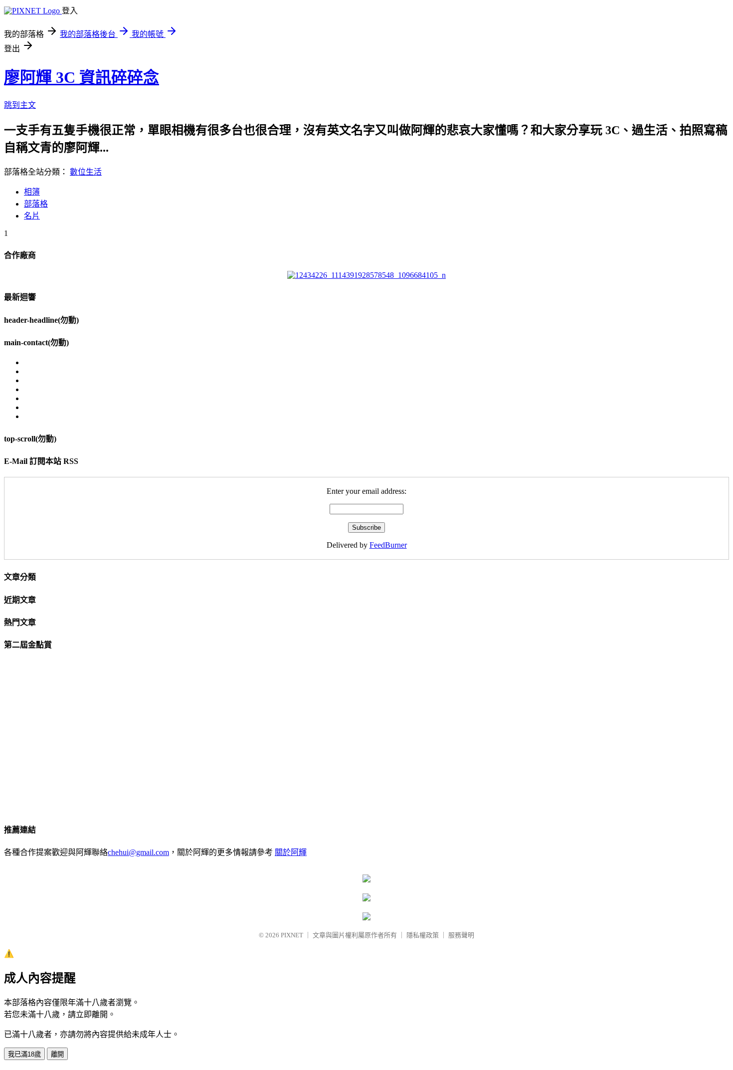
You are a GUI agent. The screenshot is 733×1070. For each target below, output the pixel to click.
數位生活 (86, 172)
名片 (32, 216)
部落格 (36, 204)
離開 (57, 1054)
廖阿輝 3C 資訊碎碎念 (81, 77)
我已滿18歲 (24, 1054)
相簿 (32, 192)
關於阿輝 (291, 852)
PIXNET (292, 935)
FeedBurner (388, 545)
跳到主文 (20, 105)
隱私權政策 (422, 935)
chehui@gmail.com (138, 852)
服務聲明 (461, 935)
